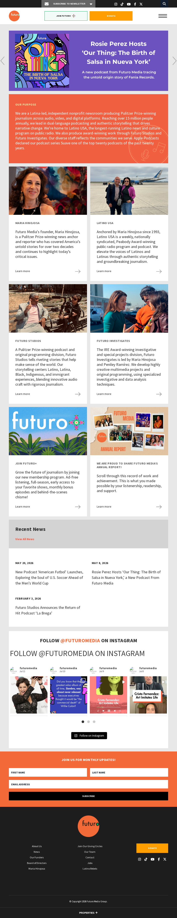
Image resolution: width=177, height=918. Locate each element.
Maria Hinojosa (36, 868)
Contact (89, 857)
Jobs (89, 863)
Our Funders (37, 857)
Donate (111, 15)
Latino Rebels (90, 868)
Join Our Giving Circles (89, 846)
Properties (86, 913)
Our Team (89, 851)
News (37, 851)
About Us (37, 846)
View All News (24, 539)
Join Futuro (63, 15)
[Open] (28, 695)
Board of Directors (36, 863)
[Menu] (162, 15)
